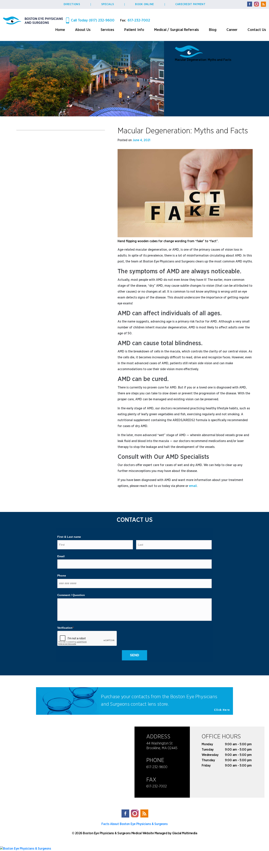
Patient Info (134, 30)
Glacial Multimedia (184, 833)
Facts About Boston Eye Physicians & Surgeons (134, 824)
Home (60, 30)
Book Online (144, 4)
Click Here (222, 710)
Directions (72, 4)
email (193, 486)
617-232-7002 (139, 20)
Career (231, 30)
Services (107, 30)
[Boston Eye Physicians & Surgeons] (134, 848)
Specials (107, 4)
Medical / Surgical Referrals (176, 30)
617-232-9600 (156, 767)
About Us (83, 30)
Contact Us (257, 30)
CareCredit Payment (190, 4)
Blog (212, 30)
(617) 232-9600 (92, 20)
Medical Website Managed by (151, 833)
